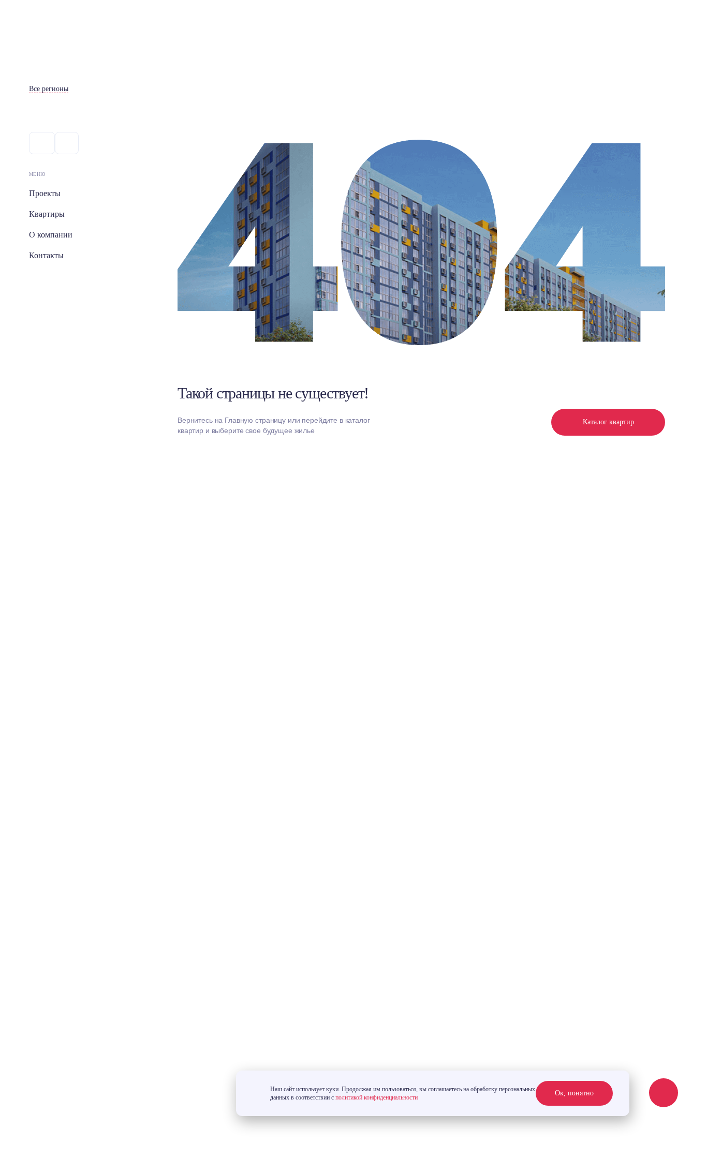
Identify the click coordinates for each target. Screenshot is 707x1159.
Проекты (45, 193)
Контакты (46, 255)
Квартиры (47, 214)
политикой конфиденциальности (376, 1097)
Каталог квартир (608, 422)
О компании (50, 234)
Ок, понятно (574, 1093)
